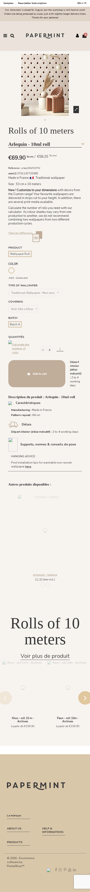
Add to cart (40, 374)
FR (85, 3)
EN (79, 3)
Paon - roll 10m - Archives (67, 719)
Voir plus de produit (45, 656)
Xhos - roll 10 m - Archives (23, 719)
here (28, 466)
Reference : (14, 167)
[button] (45, 120)
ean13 (12, 173)
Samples (8, 3)
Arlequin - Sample (45, 575)
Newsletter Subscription (32, 3)
